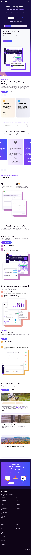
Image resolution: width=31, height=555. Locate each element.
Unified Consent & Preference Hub (6, 501)
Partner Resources (18, 507)
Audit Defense (3, 516)
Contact (17, 501)
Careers (17, 500)
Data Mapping (3, 504)
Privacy (17, 524)
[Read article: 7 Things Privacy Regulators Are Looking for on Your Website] (15, 403)
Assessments (3, 507)
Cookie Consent (3, 500)
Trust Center (18, 528)
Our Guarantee (18, 504)
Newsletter (2, 529)
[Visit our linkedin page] (27, 549)
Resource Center (3, 527)
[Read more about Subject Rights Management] (8, 107)
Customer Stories (3, 525)
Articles (2, 523)
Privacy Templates (3, 511)
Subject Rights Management (5, 503)
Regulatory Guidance (4, 513)
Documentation (3, 537)
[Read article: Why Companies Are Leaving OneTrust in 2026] (15, 425)
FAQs (2, 532)
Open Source (3, 541)
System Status (3, 540)
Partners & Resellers (19, 505)
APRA (17, 527)
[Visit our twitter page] (25, 549)
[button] (5, 95)
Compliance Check (4, 508)
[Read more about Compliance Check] (23, 107)
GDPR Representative (4, 512)
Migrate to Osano (3, 521)
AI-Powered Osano (4, 517)
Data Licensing (18, 503)
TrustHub (2, 509)
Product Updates (3, 536)
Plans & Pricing (3, 533)
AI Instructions (3, 544)
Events (2, 528)
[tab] (7, 26)
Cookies (17, 521)
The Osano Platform (4, 499)
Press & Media (18, 508)
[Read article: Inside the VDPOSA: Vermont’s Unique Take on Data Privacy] (15, 447)
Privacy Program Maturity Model (6, 531)
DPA (16, 523)
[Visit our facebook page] (29, 549)
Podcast (2, 524)
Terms (17, 525)
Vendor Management (4, 505)
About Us (17, 499)
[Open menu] (29, 2)
